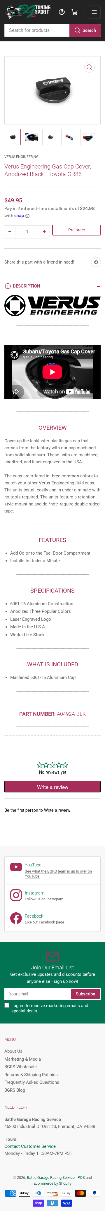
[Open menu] (94, 12)
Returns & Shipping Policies (31, 1074)
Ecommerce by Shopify (52, 1183)
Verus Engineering (21, 157)
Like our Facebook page (44, 922)
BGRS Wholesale (20, 1066)
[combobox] (52, 30)
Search (89, 30)
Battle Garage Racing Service (51, 1177)
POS (81, 1177)
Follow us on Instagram (44, 899)
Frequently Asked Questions (31, 1082)
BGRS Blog (14, 1090)
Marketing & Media (22, 1059)
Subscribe (85, 994)
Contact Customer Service (30, 1146)
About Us (13, 1051)
